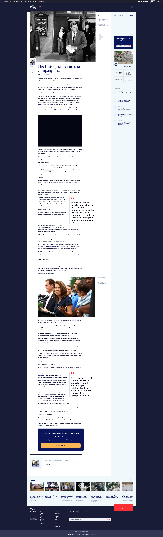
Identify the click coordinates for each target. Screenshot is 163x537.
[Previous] (129, 480)
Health (31, 492)
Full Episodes (113, 7)
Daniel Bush (32, 66)
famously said (41, 220)
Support (56, 519)
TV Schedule (57, 513)
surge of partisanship (45, 380)
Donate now (59, 445)
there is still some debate (51, 246)
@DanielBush (48, 464)
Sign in (152, 1)
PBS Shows (16, 1)
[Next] (132, 480)
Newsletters (126, 7)
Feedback (57, 516)
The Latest (32, 480)
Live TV (10, 1)
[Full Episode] (123, 57)
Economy (42, 519)
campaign (101, 36)
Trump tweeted (41, 425)
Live (132, 6)
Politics (39, 74)
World (61, 492)
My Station (23, 1)
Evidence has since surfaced (66, 182)
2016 (100, 34)
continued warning (49, 169)
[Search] (158, 1)
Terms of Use (57, 526)
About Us (56, 511)
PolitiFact (69, 348)
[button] (143, 2)
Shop (36, 1)
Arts (41, 514)
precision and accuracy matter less (47, 104)
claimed (40, 327)
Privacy (56, 525)
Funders (56, 517)
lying (100, 39)
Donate (42, 1)
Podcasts (120, 7)
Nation (46, 492)
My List (29, 1)
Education (42, 523)
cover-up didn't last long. (60, 270)
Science (107, 492)
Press (56, 514)
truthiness (77, 109)
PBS (6, 1)
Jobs (55, 523)
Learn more (131, 15)
